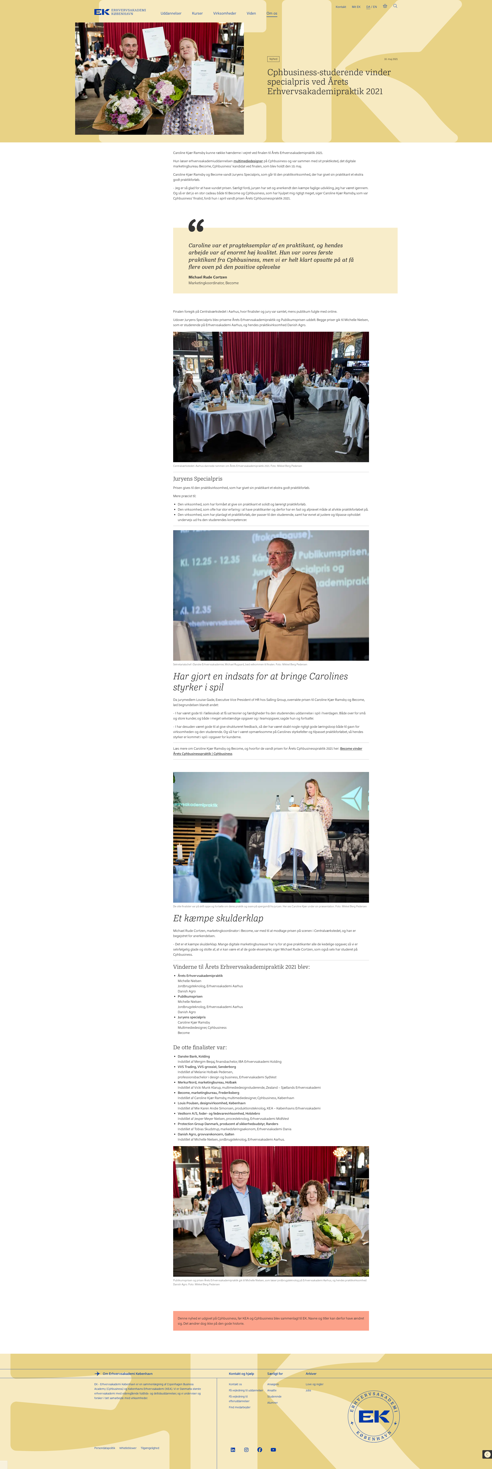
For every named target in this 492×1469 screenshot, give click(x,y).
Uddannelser (171, 13)
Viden (251, 13)
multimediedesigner (248, 161)
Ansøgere (273, 1384)
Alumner (272, 1402)
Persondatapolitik (104, 1448)
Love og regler (314, 1384)
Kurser (197, 13)
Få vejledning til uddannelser (246, 1390)
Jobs (308, 1390)
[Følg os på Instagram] (246, 1450)
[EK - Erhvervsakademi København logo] (123, 11)
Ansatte (272, 1390)
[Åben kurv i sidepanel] (385, 6)
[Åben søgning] (395, 6)
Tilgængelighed (150, 1448)
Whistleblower (127, 1448)
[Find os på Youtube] (273, 1450)
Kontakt (341, 7)
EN (375, 7)
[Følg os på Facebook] (260, 1450)
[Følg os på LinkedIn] (233, 1450)
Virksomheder (224, 13)
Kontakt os (235, 1384)
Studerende (274, 1396)
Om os (272, 13)
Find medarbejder (239, 1407)
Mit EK (356, 7)
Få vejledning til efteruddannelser (239, 1399)
